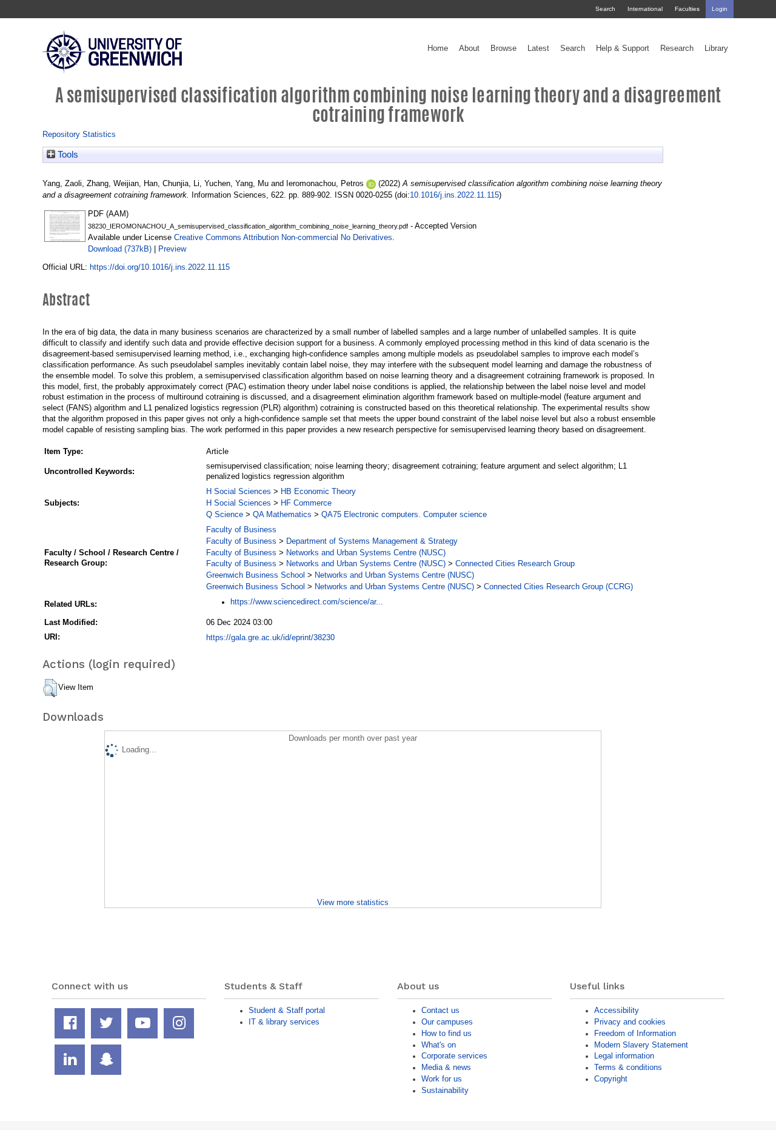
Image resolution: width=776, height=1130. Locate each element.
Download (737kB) (120, 248)
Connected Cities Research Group (515, 563)
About (469, 48)
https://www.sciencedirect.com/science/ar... (306, 601)
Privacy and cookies (630, 1021)
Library (716, 48)
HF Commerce (306, 502)
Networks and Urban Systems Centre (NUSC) (366, 552)
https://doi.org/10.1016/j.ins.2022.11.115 (160, 267)
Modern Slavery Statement (641, 1044)
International (645, 8)
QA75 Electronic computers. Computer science (404, 514)
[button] (50, 688)
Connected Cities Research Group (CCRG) (558, 586)
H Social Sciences (238, 491)
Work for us (441, 1078)
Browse (503, 48)
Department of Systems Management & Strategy (372, 541)
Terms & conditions (628, 1067)
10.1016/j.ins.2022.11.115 (454, 194)
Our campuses (447, 1021)
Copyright (610, 1078)
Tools (66, 154)
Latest (538, 48)
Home (437, 48)
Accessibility (616, 1010)
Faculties (687, 8)
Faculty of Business (241, 529)
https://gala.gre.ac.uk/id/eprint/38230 (270, 637)
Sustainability (445, 1090)
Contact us (440, 1010)
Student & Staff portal (287, 1010)
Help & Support (622, 48)
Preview (172, 248)
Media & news (446, 1067)
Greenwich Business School (255, 575)
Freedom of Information (635, 1033)
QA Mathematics (282, 514)
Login (720, 8)
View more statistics (353, 902)
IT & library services (284, 1021)
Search (605, 8)
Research (677, 48)
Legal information (624, 1055)
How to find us (446, 1033)
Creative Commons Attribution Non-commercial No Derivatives (283, 237)
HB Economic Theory (318, 491)
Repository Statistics (79, 134)
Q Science (224, 514)
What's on (438, 1044)
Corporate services (454, 1055)
